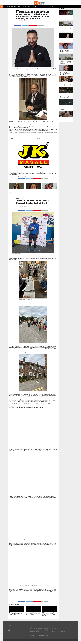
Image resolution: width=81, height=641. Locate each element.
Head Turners (52, 6)
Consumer (34, 6)
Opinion (29, 6)
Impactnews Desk (52, 20)
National (8, 6)
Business (19, 6)
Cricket (38, 6)
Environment (24, 6)
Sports (42, 6)
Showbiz (47, 6)
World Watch (13, 6)
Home (4, 6)
